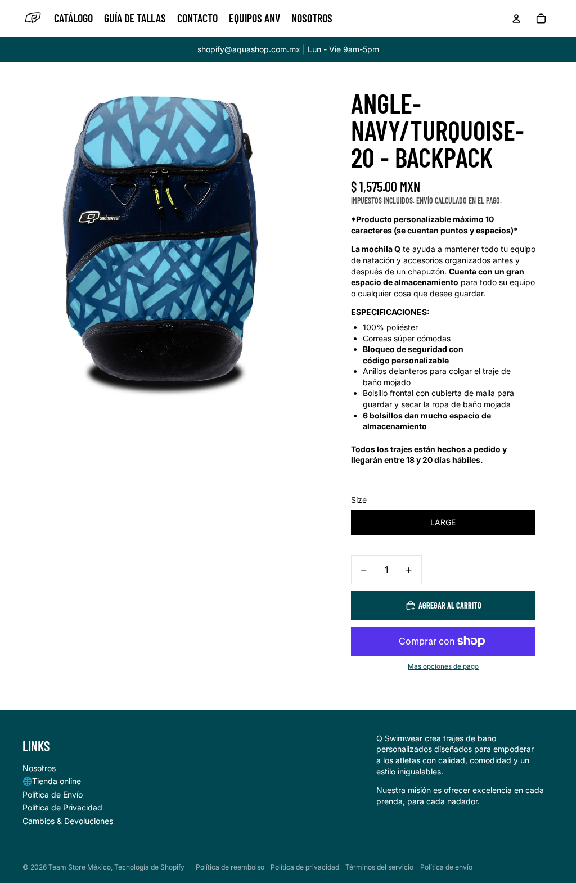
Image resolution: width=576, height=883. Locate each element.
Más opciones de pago (443, 666)
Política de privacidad (305, 867)
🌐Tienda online (51, 781)
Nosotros (39, 768)
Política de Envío (52, 794)
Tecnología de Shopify (149, 867)
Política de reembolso (230, 867)
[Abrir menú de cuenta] (516, 18)
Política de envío (446, 867)
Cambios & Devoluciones (67, 821)
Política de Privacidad (62, 807)
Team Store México (79, 867)
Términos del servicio (379, 867)
